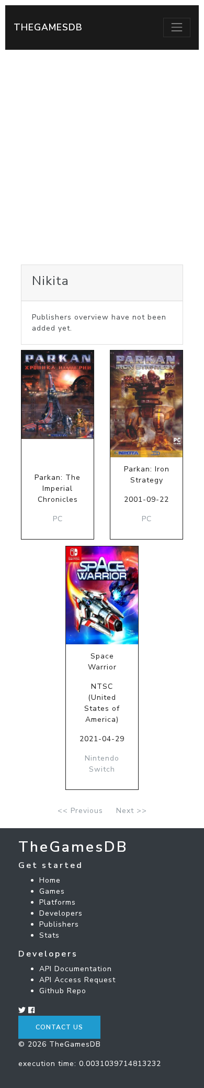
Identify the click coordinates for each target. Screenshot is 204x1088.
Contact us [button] (59, 1027)
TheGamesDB (48, 27)
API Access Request (77, 980)
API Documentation (75, 969)
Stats (49, 935)
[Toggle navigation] (176, 27)
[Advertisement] (102, 157)
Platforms (57, 902)
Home (50, 880)
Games (52, 891)
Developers (61, 913)
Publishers (59, 924)
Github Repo (62, 991)
